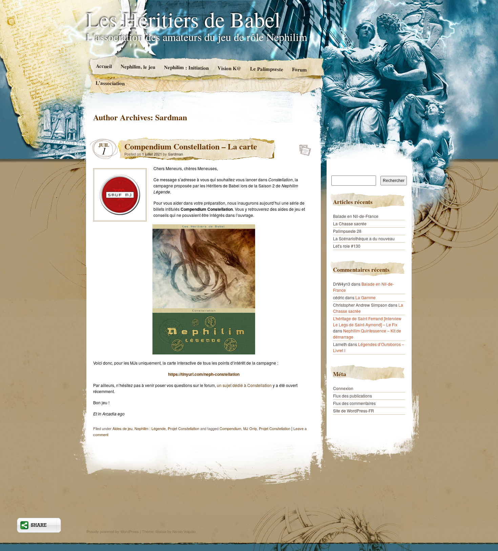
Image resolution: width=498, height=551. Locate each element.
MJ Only (250, 428)
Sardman (171, 117)
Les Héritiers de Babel (183, 18)
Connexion (343, 388)
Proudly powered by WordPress (112, 531)
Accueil (103, 66)
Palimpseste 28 (347, 231)
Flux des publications (352, 396)
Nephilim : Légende (150, 428)
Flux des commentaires (354, 403)
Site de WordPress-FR (353, 410)
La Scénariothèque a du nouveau (364, 238)
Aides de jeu (122, 428)
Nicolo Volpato (183, 531)
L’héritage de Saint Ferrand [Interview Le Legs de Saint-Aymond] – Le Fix (367, 321)
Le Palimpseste (266, 69)
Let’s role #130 (346, 246)
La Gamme (365, 297)
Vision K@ (229, 68)
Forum (299, 69)
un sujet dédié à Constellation (244, 385)
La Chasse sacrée (350, 223)
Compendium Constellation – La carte (190, 146)
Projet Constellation (183, 428)
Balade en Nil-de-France (355, 216)
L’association (110, 83)
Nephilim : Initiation (186, 67)
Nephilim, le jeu (137, 66)
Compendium (230, 428)
